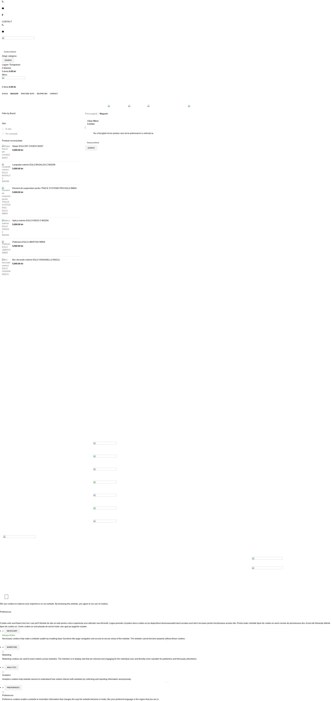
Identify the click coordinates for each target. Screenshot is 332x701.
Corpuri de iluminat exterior (180, 546)
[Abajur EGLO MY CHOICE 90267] (6, 152)
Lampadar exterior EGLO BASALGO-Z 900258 (33, 165)
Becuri (171, 550)
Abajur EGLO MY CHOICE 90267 (27, 146)
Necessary (12, 631)
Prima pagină (91, 114)
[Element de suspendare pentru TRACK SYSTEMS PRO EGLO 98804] (6, 201)
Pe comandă (11, 134)
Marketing (12, 647)
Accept (5, 608)
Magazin (89, 550)
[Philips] (105, 487)
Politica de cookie (259, 541)
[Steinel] (105, 474)
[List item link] (41, 575)
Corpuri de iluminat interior (180, 541)
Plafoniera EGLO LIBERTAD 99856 (28, 242)
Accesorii (172, 555)
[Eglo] (105, 513)
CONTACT (7, 22)
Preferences (13, 688)
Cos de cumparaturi (94, 555)
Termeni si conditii (259, 550)
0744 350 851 (8, 5)
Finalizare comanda (94, 560)
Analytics (11, 667)
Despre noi (90, 546)
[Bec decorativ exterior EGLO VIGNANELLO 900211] (6, 267)
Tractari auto (173, 560)
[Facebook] (6, 596)
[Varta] (105, 461)
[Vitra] (105, 448)
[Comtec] (105, 526)
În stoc (8, 129)
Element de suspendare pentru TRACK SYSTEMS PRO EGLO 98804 (44, 188)
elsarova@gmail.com (11, 35)
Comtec (91, 124)
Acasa (88, 541)
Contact (88, 565)
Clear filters (93, 121)
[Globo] (105, 500)
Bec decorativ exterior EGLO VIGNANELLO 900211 (36, 260)
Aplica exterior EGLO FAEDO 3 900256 (30, 220)
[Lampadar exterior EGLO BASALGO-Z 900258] (6, 173)
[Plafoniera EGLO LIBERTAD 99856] (6, 247)
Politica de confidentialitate (263, 546)
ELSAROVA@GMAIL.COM (14, 12)
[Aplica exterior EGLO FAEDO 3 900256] (6, 228)
